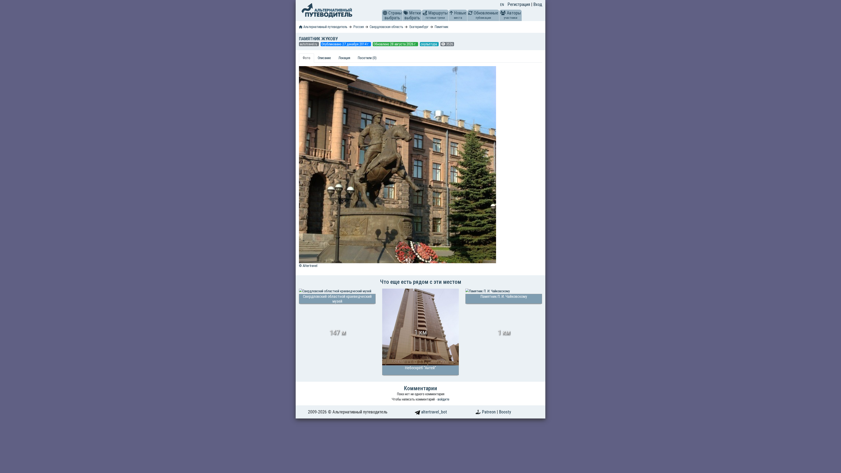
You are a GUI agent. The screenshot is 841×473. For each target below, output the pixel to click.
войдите (443, 399)
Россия (358, 27)
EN (502, 5)
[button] (385, 13)
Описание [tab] (324, 58)
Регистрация (519, 4)
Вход (537, 4)
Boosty (505, 412)
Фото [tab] (306, 58)
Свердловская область (386, 27)
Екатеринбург (419, 27)
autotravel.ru (309, 44)
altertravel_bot (433, 412)
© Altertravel (308, 266)
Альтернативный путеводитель (324, 27)
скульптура (429, 44)
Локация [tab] (344, 58)
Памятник (441, 27)
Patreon (489, 412)
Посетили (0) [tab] (367, 58)
